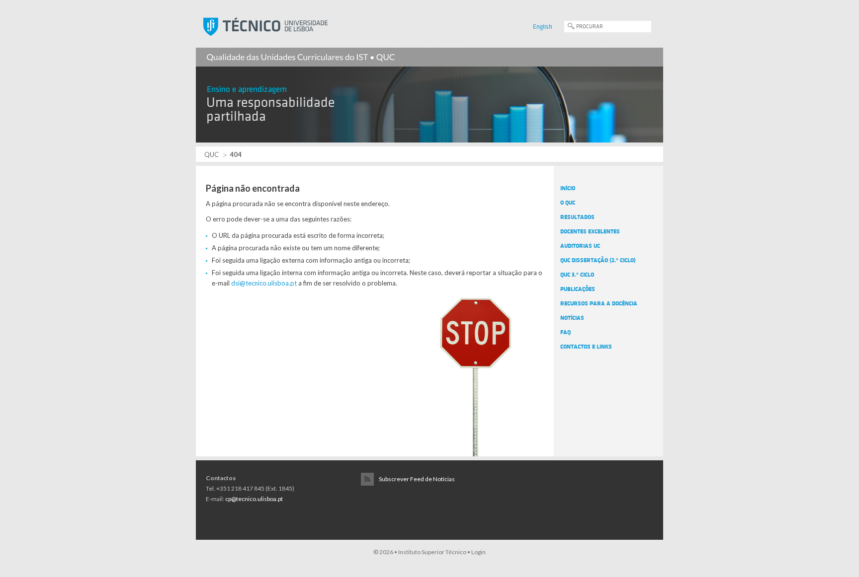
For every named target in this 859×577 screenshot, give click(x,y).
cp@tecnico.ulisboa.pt (254, 499)
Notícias (572, 317)
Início (567, 188)
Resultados (577, 217)
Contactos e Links (586, 346)
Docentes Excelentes (590, 231)
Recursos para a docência (598, 303)
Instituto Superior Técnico (432, 552)
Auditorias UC (580, 245)
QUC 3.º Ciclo (577, 274)
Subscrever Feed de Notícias (417, 479)
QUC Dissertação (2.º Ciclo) (598, 260)
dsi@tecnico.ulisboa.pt (264, 283)
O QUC (567, 202)
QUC (211, 154)
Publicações (577, 289)
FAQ (565, 332)
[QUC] (429, 89)
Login (478, 552)
